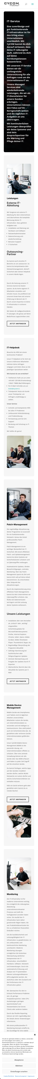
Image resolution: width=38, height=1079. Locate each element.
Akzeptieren (19, 1060)
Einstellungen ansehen (19, 1071)
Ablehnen (19, 1066)
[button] (35, 1035)
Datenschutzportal (20, 1076)
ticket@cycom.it (13, 389)
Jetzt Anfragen (18, 323)
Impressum (31, 1076)
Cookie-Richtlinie (9, 1076)
